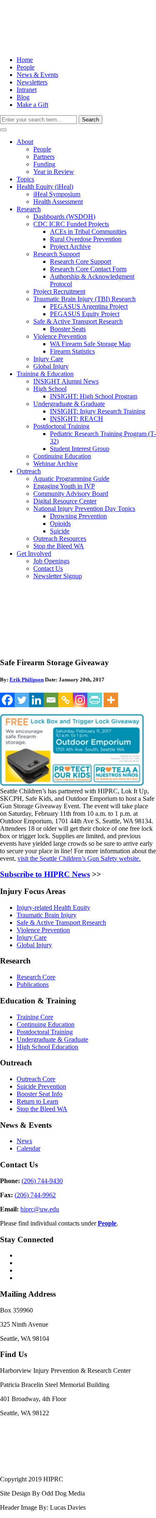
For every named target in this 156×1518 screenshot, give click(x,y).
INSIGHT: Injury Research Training (97, 411)
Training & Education (45, 373)
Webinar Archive (55, 463)
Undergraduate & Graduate (69, 403)
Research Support (56, 254)
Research (29, 209)
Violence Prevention (60, 336)
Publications (33, 984)
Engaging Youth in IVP (64, 486)
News (24, 1140)
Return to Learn (37, 1101)
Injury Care (48, 358)
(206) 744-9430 (42, 1180)
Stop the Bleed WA (58, 546)
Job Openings (51, 561)
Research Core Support (80, 261)
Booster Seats (68, 328)
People (26, 67)
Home (25, 59)
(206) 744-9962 (35, 1195)
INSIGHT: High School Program (93, 396)
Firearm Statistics (72, 351)
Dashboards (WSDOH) (64, 216)
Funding (44, 164)
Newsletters (32, 82)
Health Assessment (58, 201)
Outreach (29, 471)
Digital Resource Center (65, 501)
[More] (111, 700)
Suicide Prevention (41, 1086)
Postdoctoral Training (61, 426)
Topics (25, 179)
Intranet (27, 89)
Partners (43, 156)
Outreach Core (36, 1078)
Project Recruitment (59, 291)
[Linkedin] (36, 700)
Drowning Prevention (78, 516)
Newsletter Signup (57, 575)
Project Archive (70, 246)
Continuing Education (62, 456)
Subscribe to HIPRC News (45, 874)
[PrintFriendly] (94, 700)
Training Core (35, 1016)
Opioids (60, 523)
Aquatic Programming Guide (71, 478)
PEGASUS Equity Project (84, 313)
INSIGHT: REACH (76, 418)
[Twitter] (22, 700)
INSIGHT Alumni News (66, 381)
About (25, 141)
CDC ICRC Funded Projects (71, 224)
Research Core (36, 977)
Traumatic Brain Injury (47, 915)
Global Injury (51, 366)
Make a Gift (32, 104)
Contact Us (48, 568)
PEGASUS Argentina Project (89, 306)
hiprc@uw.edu (39, 1209)
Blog (23, 97)
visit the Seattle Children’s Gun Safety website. (79, 858)
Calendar (28, 1148)
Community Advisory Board (70, 493)
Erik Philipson (27, 679)
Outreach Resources (59, 538)
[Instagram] (80, 700)
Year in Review (53, 171)
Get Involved (34, 553)
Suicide (59, 531)
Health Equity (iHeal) (45, 186)
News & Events (37, 74)
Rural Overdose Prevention (85, 239)
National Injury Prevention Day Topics (84, 508)
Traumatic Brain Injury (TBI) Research (84, 298)
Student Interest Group (79, 448)
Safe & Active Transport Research (78, 321)
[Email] (51, 700)
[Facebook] (7, 700)
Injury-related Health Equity (53, 907)
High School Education (47, 1046)
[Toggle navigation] (3, 130)
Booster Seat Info (39, 1093)
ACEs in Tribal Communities (88, 231)
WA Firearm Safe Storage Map (90, 343)
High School (50, 388)
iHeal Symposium (56, 194)
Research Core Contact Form (88, 268)
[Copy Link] (65, 700)
